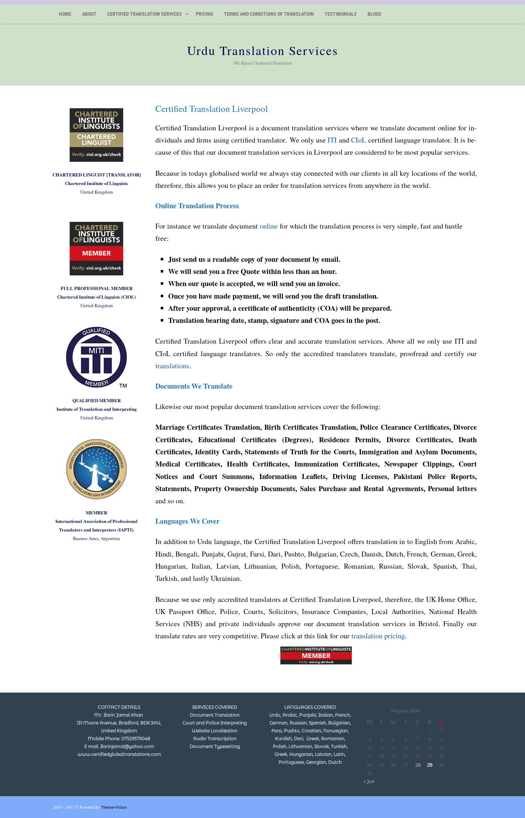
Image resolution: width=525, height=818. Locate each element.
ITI (332, 140)
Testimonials (341, 14)
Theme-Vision (114, 807)
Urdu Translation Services (262, 50)
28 (418, 765)
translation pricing (378, 635)
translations (172, 365)
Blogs (374, 14)
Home (65, 14)
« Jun (369, 781)
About (89, 14)
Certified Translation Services (144, 14)
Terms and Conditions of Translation (269, 14)
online (269, 226)
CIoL (358, 140)
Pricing (204, 14)
